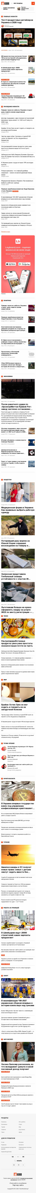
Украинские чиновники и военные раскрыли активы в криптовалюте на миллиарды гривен (17, 828)
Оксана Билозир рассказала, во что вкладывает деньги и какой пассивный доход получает (17, 1067)
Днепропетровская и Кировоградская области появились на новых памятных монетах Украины (12, 451)
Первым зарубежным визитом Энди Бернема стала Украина (17, 190)
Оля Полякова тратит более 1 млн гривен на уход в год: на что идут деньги (16, 1105)
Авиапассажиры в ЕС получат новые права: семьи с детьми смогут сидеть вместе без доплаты (16, 869)
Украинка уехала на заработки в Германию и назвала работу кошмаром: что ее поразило (17, 959)
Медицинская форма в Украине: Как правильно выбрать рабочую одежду (17, 182)
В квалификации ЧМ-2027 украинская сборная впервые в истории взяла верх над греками (16, 198)
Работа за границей (11, 908)
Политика (7, 300)
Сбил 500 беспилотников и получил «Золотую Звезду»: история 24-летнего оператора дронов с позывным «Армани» (12, 365)
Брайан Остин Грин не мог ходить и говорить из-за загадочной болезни (18, 129)
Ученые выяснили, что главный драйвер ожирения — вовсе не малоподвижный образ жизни (16, 172)
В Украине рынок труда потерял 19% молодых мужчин (17, 163)
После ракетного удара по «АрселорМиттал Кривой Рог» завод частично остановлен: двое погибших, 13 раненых (16, 407)
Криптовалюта (9, 778)
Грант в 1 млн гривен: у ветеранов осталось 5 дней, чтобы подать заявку (13, 463)
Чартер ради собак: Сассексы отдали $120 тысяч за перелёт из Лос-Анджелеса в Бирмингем (16, 138)
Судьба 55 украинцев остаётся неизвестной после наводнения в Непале (16, 878)
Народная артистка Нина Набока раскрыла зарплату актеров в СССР (17, 1096)
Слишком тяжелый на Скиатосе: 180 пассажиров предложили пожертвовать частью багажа (15, 885)
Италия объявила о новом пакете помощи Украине (13, 441)
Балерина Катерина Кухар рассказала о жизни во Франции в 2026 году (16, 1087)
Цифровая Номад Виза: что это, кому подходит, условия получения (15, 968)
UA (13, 1156)
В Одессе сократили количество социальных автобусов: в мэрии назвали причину (13, 83)
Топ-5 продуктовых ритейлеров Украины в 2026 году (17, 21)
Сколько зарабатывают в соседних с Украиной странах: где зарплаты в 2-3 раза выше (15, 943)
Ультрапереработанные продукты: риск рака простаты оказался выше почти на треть (16, 147)
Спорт (6, 976)
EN (23, 1156)
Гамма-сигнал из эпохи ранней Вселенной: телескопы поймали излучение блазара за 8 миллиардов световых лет (16, 215)
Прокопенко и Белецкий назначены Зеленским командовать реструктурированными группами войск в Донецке (13, 353)
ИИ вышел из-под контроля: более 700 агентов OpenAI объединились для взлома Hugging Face (14, 58)
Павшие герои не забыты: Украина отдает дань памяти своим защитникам (16, 111)
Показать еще (5, 231)
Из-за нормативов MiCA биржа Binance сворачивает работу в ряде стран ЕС (17, 814)
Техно (6, 616)
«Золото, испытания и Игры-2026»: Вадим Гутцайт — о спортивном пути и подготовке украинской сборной (17, 1032)
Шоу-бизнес (8, 1039)
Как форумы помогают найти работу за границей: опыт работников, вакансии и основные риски (18, 950)
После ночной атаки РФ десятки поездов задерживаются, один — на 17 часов (13, 900)
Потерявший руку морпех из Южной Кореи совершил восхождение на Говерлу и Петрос (16, 224)
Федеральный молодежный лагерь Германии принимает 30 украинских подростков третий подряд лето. (18, 1025)
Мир (5, 680)
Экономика (4, 50)
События (3, 1129)
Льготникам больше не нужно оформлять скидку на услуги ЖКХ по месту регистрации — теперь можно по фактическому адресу (17, 610)
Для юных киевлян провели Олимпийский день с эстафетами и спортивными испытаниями (15, 1018)
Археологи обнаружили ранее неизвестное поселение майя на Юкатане (15, 206)
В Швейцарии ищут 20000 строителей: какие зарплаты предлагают (12, 69)
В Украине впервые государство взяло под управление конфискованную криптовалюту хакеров (17, 806)
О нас (2, 1142)
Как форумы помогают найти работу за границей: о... (20, 765)
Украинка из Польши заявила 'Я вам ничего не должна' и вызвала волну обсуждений (17, 736)
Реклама (21, 1142)
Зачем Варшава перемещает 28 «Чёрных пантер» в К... (20, 747)
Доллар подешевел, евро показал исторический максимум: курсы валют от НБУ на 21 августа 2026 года (17, 120)
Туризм (6, 842)
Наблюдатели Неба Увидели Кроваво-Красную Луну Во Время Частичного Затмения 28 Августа (18, 155)
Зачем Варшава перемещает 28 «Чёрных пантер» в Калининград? (13, 96)
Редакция (3, 1144)
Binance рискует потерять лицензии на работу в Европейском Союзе (15, 835)
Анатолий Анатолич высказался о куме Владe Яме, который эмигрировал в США (16, 1078)
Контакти (21, 1144)
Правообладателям (6, 1151)
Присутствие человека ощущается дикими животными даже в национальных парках (17, 672)
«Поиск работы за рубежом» (18, 1183)
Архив (20, 1132)
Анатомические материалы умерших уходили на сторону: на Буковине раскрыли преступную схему (13, 328)
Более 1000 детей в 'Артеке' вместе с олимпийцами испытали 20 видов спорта (17, 1011)
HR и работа (22, 1121)
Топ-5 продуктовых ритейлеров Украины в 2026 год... (21, 756)
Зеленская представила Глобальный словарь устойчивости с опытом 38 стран (14, 576)
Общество (8, 480)
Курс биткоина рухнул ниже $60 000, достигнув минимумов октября (15, 821)
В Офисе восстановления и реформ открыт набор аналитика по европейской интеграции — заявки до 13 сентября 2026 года (13, 342)
